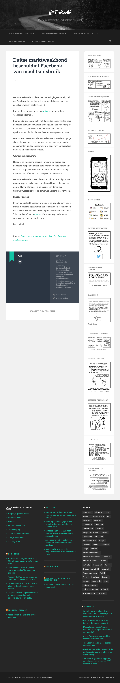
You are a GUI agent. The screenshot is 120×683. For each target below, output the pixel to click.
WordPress (47, 677)
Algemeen (98, 512)
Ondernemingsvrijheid (91, 569)
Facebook (68, 272)
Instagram (60, 277)
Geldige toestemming (64, 274)
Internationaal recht (16, 525)
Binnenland (87, 520)
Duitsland (59, 272)
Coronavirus (87, 524)
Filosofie (11, 521)
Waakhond (60, 287)
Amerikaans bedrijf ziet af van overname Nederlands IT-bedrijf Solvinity (59, 542)
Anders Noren (96, 677)
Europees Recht (17, 41)
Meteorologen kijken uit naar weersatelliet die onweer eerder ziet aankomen (59, 533)
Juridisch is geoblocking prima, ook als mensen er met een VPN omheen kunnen (97, 661)
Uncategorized (14, 541)
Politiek (102, 573)
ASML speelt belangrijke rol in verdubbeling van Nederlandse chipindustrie (58, 524)
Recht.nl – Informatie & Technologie (57, 579)
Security (86, 581)
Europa (101, 541)
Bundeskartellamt (63, 268)
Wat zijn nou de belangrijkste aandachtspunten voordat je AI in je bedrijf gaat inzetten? (97, 613)
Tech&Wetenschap (89, 585)
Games (95, 545)
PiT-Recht (60, 12)
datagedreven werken (91, 532)
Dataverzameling (62, 270)
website (46, 111)
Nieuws (108, 565)
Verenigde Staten (89, 593)
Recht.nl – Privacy (17, 610)
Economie (99, 536)
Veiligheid (104, 589)
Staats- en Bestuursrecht (22, 33)
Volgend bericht (62, 298)
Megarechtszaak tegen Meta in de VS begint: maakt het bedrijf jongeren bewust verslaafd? (23, 595)
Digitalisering (87, 536)
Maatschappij (14, 529)
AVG (108, 516)
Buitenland (60, 266)
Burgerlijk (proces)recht (18, 513)
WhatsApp (69, 287)
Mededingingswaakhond (65, 283)
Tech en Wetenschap (90, 589)
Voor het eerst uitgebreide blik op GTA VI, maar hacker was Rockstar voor (23, 561)
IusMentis (86, 565)
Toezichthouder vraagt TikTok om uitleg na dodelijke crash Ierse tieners (22, 586)
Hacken (94, 549)
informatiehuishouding (91, 553)
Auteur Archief (20, 261)
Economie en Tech (89, 541)
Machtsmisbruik (62, 279)
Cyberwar (99, 528)
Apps (107, 512)
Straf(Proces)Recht (84, 33)
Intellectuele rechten (90, 561)
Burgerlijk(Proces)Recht (55, 33)
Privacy (85, 577)
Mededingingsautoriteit (65, 281)
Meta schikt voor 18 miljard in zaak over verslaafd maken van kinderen (21, 570)
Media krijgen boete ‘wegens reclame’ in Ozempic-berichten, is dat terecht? (97, 629)
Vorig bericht (61, 294)
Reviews (105, 577)
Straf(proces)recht (16, 537)
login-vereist (97, 565)
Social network (61, 285)
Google (85, 549)
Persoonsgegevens (90, 573)
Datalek (104, 532)
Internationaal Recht (43, 41)
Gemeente (105, 545)
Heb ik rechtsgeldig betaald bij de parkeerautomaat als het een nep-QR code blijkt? (98, 652)
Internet (103, 561)
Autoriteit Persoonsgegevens (93, 516)
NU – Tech (51, 508)
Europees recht (14, 517)
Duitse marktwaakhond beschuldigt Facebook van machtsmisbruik (40, 65)
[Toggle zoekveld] (110, 41)
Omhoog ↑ (109, 677)
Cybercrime (99, 524)
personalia (105, 569)
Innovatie (107, 557)
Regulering (95, 577)
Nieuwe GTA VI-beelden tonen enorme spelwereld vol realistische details (60, 515)
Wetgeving (102, 593)
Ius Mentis (89, 607)
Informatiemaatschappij (91, 557)
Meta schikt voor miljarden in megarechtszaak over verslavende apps (60, 551)
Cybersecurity (88, 528)
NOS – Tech (13, 554)
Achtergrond (87, 512)
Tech (106, 581)
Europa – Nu (52, 567)
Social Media (96, 581)
